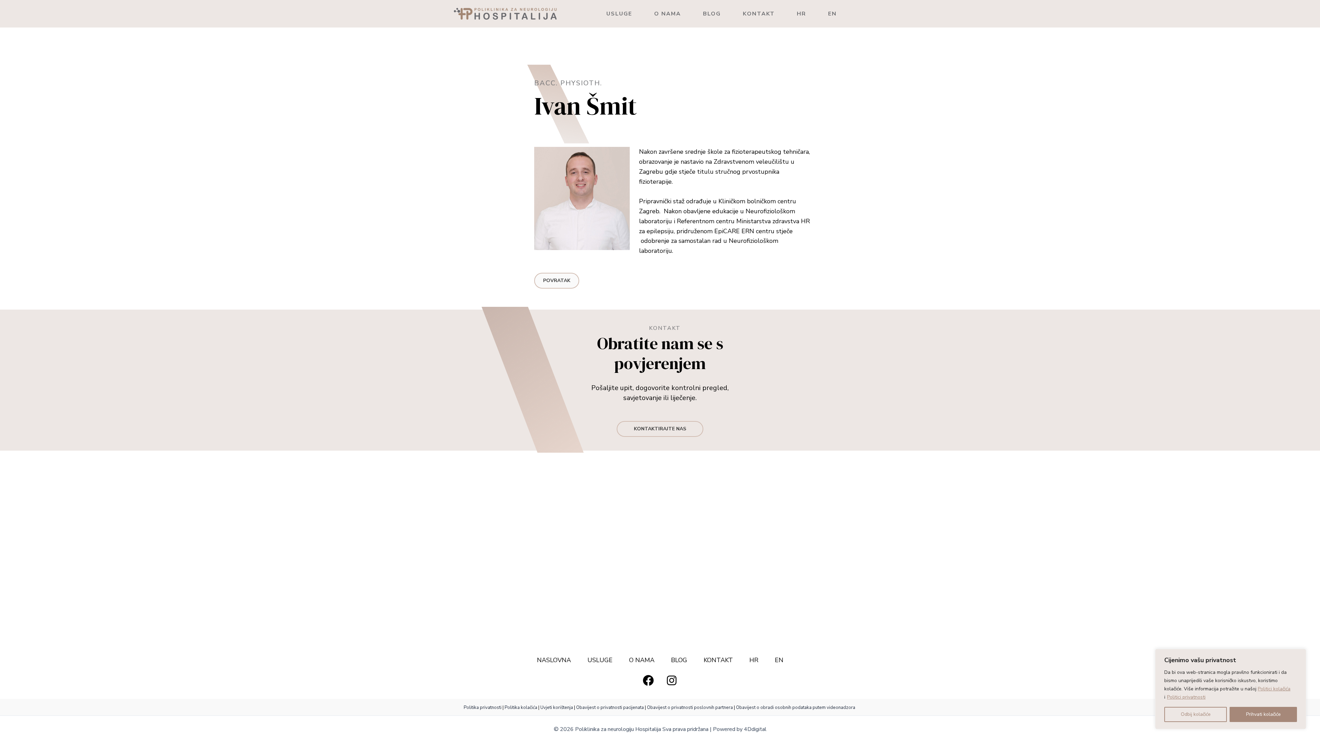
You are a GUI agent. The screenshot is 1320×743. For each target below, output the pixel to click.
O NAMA (667, 14)
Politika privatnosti (483, 707)
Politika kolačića (521, 707)
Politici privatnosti (1186, 697)
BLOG (712, 14)
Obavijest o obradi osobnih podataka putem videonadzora (795, 707)
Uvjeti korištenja (556, 707)
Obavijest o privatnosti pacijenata (610, 707)
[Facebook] (648, 680)
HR (801, 14)
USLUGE (619, 14)
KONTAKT (759, 14)
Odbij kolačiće (1196, 714)
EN (832, 14)
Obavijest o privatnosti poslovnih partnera (690, 707)
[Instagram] (671, 680)
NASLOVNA (554, 660)
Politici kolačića (1274, 689)
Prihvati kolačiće (1263, 714)
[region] (1230, 689)
